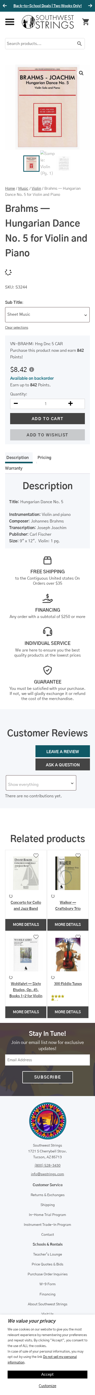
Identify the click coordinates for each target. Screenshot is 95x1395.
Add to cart (48, 419)
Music (23, 189)
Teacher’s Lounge (47, 1254)
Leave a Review (62, 752)
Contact (47, 1235)
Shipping (48, 1205)
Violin (36, 189)
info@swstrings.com (47, 1174)
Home (10, 189)
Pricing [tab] (44, 458)
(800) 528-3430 (47, 1165)
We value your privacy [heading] (31, 1321)
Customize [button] (47, 1386)
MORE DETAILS (26, 925)
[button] (81, 73)
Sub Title (13, 302)
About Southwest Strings (47, 1304)
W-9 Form (48, 1284)
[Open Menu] (9, 22)
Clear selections (16, 327)
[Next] (89, 6)
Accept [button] (47, 1374)
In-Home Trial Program (47, 1215)
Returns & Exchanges (48, 1195)
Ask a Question (63, 765)
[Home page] (48, 21)
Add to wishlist (47, 435)
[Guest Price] (31, 369)
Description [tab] (17, 458)
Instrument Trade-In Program (47, 1225)
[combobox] (47, 314)
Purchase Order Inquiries (48, 1274)
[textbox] (41, 784)
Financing (47, 1294)
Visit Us (48, 1314)
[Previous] (6, 6)
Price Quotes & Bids (47, 1264)
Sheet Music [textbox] (18, 314)
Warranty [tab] (14, 468)
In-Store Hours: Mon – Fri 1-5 (47, 6)
